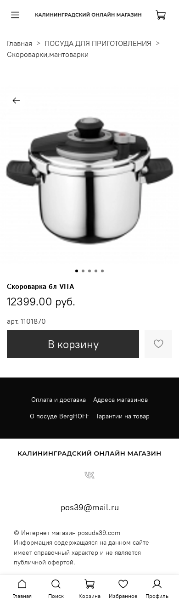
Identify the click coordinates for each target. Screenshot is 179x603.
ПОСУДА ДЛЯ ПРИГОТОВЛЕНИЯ (98, 43)
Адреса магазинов (120, 399)
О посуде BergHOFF (60, 416)
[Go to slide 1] (76, 271)
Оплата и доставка (58, 399)
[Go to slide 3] (89, 271)
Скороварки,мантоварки (48, 54)
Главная (19, 43)
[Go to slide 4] (96, 271)
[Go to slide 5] (102, 271)
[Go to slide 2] (83, 271)
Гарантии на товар (123, 416)
